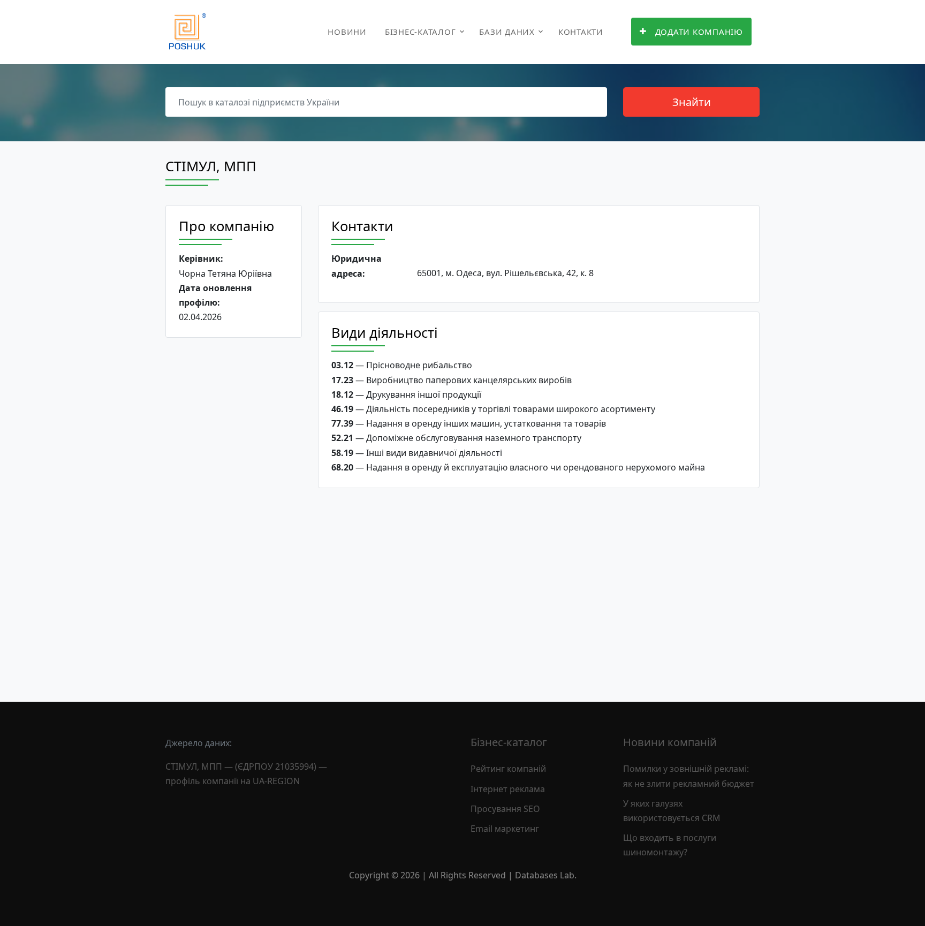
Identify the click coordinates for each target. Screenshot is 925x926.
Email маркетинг (505, 828)
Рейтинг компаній (508, 769)
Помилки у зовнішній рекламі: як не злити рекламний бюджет (688, 776)
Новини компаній (670, 742)
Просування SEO (505, 809)
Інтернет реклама (508, 789)
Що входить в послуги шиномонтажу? (669, 845)
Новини (347, 31)
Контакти (580, 31)
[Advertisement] (233, 511)
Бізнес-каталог (420, 31)
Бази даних (507, 31)
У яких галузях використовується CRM (672, 811)
